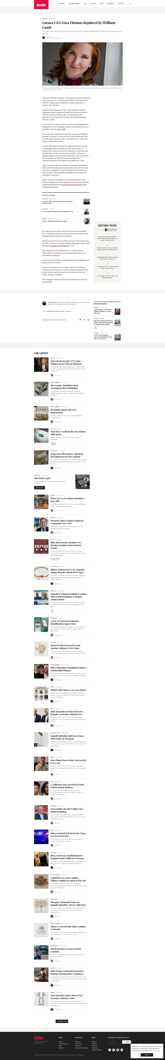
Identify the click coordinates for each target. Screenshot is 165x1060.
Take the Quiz (39, 487)
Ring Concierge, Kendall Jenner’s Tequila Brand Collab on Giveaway (67, 857)
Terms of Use (70, 1055)
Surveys (53, 495)
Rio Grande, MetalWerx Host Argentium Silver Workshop (64, 386)
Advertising (95, 1048)
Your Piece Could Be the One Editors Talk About (68, 433)
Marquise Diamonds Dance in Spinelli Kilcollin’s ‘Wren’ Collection (68, 903)
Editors (44, 218)
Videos (102, 3)
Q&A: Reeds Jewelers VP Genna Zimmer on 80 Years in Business (66, 362)
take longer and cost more (72, 184)
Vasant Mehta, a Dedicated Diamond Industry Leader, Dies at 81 (102, 311)
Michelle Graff (49, 37)
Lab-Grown (54, 852)
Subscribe (121, 3)
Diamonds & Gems (74, 3)
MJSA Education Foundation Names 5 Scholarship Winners (69, 669)
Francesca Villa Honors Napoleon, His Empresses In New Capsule (67, 455)
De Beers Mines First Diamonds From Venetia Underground (57, 202)
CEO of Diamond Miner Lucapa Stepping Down (57, 211)
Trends (53, 992)
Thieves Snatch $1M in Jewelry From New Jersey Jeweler (68, 834)
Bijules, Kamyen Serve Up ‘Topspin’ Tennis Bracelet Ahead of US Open (68, 571)
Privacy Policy (80, 1055)
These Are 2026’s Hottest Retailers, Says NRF (67, 499)
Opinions (93, 3)
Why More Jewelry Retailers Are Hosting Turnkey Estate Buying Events (66, 545)
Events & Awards (55, 382)
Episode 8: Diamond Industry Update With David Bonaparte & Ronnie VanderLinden (107, 238)
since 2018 (61, 129)
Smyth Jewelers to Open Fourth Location (66, 950)
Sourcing (44, 18)
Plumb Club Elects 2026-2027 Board (68, 690)
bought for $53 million (59, 246)
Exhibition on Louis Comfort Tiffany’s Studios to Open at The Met (68, 879)
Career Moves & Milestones (55, 311)
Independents (54, 946)
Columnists (54, 806)
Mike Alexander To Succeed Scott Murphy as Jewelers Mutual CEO (107, 248)
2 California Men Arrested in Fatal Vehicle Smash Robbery (107, 267)
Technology (54, 618)
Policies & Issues (55, 733)
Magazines (110, 3)
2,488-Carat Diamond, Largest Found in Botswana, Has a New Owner (103, 337)
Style (85, 3)
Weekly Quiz (78, 1044)
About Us (94, 1042)
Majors (52, 687)
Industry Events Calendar (81, 1048)
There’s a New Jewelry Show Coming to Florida (68, 928)
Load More (61, 1021)
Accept (147, 1055)
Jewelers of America (97, 1050)
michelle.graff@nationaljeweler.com (54, 38)
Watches (53, 517)
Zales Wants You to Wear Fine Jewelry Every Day (68, 761)
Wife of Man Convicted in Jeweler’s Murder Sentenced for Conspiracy (67, 972)
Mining (68, 311)
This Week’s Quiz (42, 478)
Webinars (77, 1042)
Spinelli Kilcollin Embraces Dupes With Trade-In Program (107, 258)
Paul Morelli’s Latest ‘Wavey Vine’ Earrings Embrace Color (67, 997)
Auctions (53, 642)
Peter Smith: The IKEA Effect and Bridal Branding (107, 277)
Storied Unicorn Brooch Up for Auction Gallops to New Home (65, 646)
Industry (62, 3)
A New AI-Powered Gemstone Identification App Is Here (65, 622)
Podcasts (53, 591)
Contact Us (94, 1044)
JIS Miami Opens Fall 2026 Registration (63, 411)
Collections (54, 451)
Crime (52, 781)
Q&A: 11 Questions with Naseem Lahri (54, 221)
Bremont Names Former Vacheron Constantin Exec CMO (67, 522)
